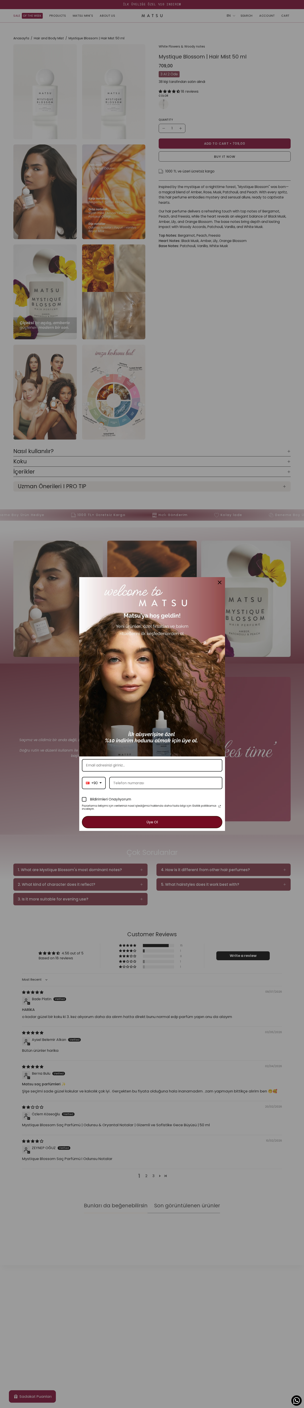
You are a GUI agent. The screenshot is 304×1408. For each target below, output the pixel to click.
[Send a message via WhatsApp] (296, 1400)
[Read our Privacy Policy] (219, 806)
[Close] (219, 582)
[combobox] (94, 783)
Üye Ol (152, 822)
